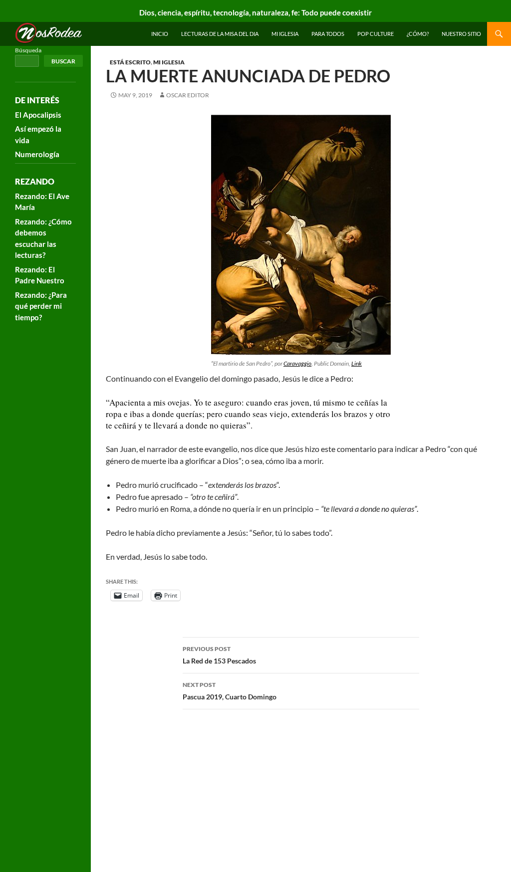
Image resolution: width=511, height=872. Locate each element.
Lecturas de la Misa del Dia (219, 33)
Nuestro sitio (461, 33)
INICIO (159, 33)
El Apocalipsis (38, 114)
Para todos (327, 33)
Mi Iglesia (284, 33)
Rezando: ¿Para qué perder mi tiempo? (41, 306)
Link (356, 363)
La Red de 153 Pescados (219, 655)
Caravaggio (297, 363)
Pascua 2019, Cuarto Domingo (229, 691)
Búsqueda (28, 50)
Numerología (37, 154)
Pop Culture (375, 33)
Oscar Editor (187, 95)
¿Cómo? (418, 33)
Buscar (63, 61)
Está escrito (130, 62)
